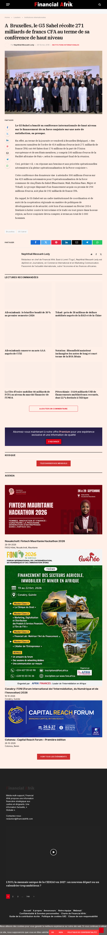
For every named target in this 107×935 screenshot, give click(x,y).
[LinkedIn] (7, 140)
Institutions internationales (65, 45)
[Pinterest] (7, 146)
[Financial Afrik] (53, 4)
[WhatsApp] (7, 165)
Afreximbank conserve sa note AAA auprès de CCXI (25, 352)
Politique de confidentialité (82, 932)
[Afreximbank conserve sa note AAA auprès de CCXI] (28, 334)
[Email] (7, 153)
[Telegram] (7, 159)
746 (28, 896)
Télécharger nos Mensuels (53, 463)
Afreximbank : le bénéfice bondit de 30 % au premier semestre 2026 (28, 314)
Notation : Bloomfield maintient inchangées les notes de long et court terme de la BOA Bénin (76, 353)
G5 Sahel (22, 231)
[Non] (101, 930)
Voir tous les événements (53, 757)
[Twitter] (7, 133)
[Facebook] (7, 127)
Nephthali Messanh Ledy (24, 45)
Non (61, 932)
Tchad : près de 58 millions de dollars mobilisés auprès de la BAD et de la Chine (78, 314)
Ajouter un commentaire (53, 409)
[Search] (99, 4)
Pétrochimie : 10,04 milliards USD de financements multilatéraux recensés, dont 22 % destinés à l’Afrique (77, 394)
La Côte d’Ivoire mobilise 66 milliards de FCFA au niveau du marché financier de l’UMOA (27, 394)
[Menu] (8, 4)
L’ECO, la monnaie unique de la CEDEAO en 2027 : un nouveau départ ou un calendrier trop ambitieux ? (52, 884)
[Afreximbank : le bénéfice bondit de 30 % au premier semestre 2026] (28, 295)
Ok (52, 932)
